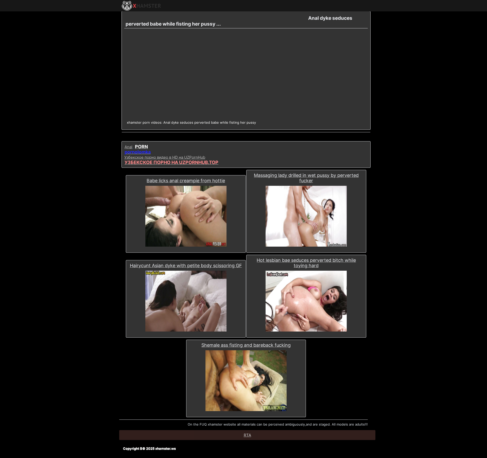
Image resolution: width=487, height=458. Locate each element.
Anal (128, 146)
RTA (247, 435)
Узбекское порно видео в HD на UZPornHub (164, 157)
